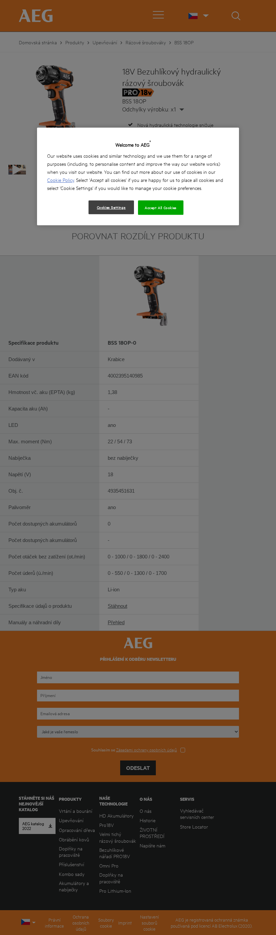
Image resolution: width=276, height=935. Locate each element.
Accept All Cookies (161, 207)
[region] (138, 176)
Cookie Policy (60, 180)
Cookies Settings (111, 207)
